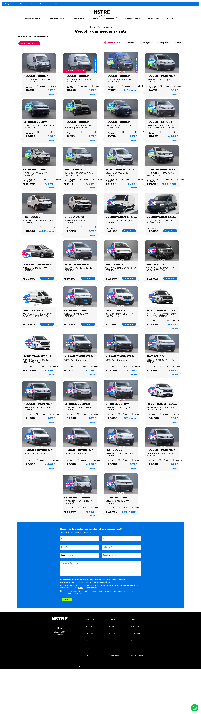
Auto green (112, 619)
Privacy (96, 666)
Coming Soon (90, 640)
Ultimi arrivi (153, 18)
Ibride (95, 18)
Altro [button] (170, 18)
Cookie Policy (107, 666)
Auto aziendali (90, 619)
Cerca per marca (33, 18)
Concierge (112, 640)
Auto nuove (112, 633)
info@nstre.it (60, 634)
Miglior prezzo (132, 18)
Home (92, 27)
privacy (81, 588)
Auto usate (89, 633)
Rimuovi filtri (114, 42)
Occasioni (110, 18)
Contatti (133, 640)
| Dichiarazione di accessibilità (123, 666)
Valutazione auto (114, 655)
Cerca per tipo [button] (57, 18)
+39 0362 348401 (59, 633)
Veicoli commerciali (137, 655)
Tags (132, 648)
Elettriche (79, 18)
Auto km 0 (112, 626)
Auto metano (135, 626)
